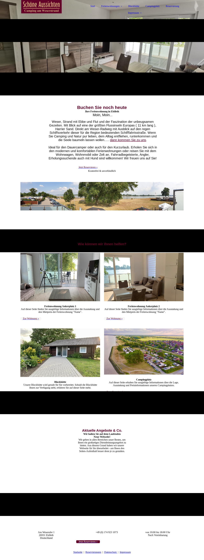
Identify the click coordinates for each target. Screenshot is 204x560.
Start (92, 6)
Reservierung (172, 6)
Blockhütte (133, 6)
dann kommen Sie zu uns (128, 140)
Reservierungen (93, 552)
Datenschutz (110, 552)
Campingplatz (153, 6)
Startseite (77, 552)
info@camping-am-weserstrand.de (102, 535)
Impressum (133, 12)
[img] (48, 11)
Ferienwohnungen (110, 6)
